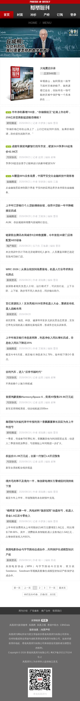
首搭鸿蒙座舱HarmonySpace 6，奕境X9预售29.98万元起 (39, 396)
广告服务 (34, 610)
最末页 (62, 588)
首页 (7, 14)
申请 (44, 620)
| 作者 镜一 (37, 560)
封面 (20, 14)
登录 (73, 14)
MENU (47, 22)
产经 (47, 14)
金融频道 (11, 181)
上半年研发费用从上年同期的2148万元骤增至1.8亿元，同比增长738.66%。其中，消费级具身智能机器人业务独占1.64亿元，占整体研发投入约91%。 (40, 532)
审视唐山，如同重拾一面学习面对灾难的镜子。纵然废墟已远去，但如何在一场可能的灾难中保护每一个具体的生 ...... (55, 90)
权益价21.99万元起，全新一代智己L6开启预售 (33, 456)
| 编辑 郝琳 (50, 157)
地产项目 (11, 245)
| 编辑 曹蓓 (52, 123)
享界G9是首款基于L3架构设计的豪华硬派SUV (30, 163)
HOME (32, 22)
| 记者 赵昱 (37, 157)
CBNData (65, 625)
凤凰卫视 (41, 625)
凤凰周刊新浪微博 (18, 625)
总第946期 (50, 73)
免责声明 (45, 629)
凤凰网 (32, 625)
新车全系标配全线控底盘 (19, 467)
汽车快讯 (11, 157)
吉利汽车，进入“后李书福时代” (24, 371)
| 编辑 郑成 (50, 560)
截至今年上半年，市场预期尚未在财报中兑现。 (31, 497)
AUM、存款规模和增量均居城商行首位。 (28, 222)
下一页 (52, 588)
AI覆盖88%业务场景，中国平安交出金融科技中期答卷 (43, 175)
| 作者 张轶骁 (38, 181)
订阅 (60, 14)
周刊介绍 (23, 610)
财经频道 (11, 123)
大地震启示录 (48, 68)
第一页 (17, 588)
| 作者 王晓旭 (38, 216)
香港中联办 (53, 625)
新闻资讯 (11, 280)
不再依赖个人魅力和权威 (19, 383)
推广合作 (45, 610)
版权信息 (33, 629)
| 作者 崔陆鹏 (38, 280)
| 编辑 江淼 (52, 181)
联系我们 (57, 610)
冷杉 (33, 14)
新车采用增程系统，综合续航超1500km (27, 408)
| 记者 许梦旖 (38, 123)
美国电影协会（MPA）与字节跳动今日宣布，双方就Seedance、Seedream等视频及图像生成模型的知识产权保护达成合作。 (40, 571)
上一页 (27, 588)
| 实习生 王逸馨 (40, 245)
